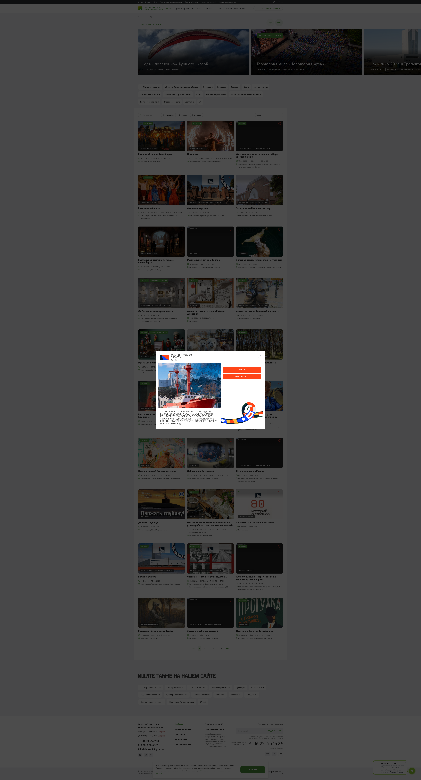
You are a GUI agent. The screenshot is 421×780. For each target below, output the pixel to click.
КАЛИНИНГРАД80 (242, 376)
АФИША (242, 370)
